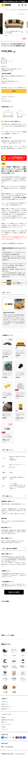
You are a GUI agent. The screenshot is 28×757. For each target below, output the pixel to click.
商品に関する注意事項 (6, 101)
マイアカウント (4, 729)
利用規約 (3, 717)
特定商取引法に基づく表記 (7, 720)
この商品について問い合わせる (7, 96)
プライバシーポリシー (6, 724)
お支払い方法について (6, 706)
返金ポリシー (4, 722)
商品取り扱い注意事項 (14, 592)
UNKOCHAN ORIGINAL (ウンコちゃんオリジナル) (14, 41)
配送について (4, 98)
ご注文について (4, 702)
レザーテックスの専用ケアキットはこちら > (13, 243)
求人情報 (3, 727)
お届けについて (4, 704)
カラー (3, 58)
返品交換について (5, 709)
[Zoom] (22, 31)
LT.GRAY (10, 61)
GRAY (3, 61)
